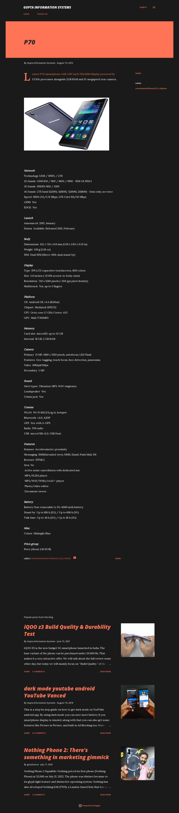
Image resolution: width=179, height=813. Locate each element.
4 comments (38, 671)
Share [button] (138, 73)
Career (26, 14)
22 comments (39, 733)
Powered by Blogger (91, 805)
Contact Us (42, 14)
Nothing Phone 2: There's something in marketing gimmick (66, 753)
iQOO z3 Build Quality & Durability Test (67, 630)
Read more (105, 671)
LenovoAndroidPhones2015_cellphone (151, 88)
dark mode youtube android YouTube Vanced (59, 692)
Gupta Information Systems (47, 7)
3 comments (38, 794)
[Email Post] (74, 558)
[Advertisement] (68, 583)
